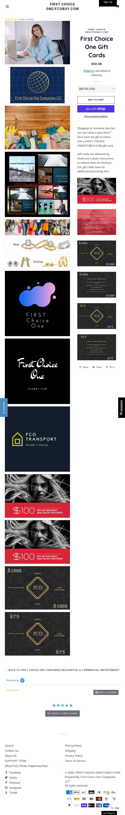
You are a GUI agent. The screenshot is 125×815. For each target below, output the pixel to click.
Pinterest (14, 782)
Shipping (88, 70)
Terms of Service (75, 760)
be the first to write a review (62, 713)
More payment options (95, 116)
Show (121, 407)
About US (10, 755)
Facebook (14, 772)
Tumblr (12, 792)
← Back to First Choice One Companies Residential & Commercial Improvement (62, 670)
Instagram (14, 787)
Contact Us (12, 750)
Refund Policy (73, 745)
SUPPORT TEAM (15, 760)
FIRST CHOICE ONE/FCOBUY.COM (62, 6)
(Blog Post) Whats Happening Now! (26, 766)
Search (9, 745)
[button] (105, 692)
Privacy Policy (74, 755)
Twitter (12, 777)
